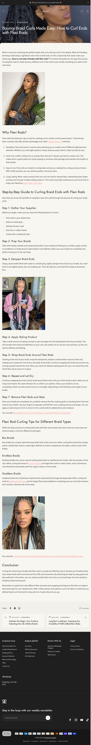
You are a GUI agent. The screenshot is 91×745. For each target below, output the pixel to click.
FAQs (4, 663)
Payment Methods (8, 656)
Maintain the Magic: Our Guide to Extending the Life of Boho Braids (23, 622)
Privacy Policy (75, 646)
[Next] (87, 2)
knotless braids (34, 463)
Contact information (63, 741)
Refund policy (26, 741)
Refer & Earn (52, 655)
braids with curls (55, 141)
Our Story (28, 646)
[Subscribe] (48, 718)
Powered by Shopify (50, 738)
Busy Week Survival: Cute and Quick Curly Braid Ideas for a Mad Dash (42, 413)
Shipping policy (53, 741)
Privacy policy (34, 741)
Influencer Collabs (54, 651)
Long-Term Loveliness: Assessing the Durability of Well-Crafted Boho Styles (64, 622)
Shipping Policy (7, 653)
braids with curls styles (32, 183)
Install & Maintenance (9, 649)
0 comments (85, 608)
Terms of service (43, 741)
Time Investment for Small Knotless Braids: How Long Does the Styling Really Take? (48, 556)
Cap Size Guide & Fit (9, 646)
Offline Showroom (31, 649)
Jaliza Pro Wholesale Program (54, 647)
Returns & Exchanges (9, 659)
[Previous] (3, 2)
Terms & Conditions (77, 649)
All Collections (30, 656)
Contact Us (6, 666)
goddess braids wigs (17, 481)
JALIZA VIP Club (30, 653)
